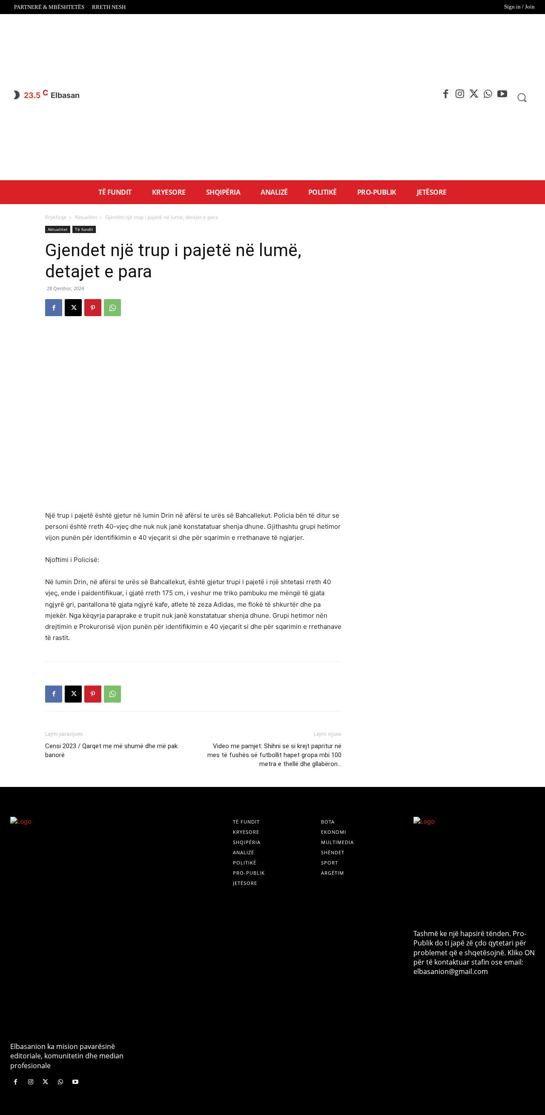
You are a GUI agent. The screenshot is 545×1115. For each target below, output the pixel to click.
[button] (522, 97)
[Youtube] (502, 94)
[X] (474, 94)
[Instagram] (460, 94)
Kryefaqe (55, 217)
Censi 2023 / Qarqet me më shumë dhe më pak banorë (111, 750)
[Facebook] (446, 94)
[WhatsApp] (488, 94)
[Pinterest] (92, 307)
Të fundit (84, 229)
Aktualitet (86, 217)
